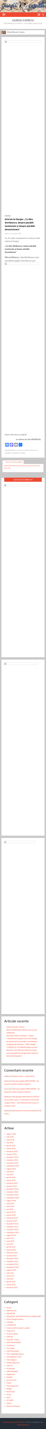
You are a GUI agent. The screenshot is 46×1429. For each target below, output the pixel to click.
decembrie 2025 (12, 1157)
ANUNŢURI (10, 1313)
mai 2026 (9, 1143)
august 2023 (11, 1235)
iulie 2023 (10, 1238)
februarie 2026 (12, 1151)
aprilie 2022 (11, 1282)
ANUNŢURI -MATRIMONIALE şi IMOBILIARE (23, 1316)
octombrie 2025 (12, 1163)
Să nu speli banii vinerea (14, 462)
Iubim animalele (12, 1371)
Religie (9, 1389)
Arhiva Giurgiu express (14, 1319)
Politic (8, 1383)
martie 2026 (11, 1148)
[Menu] (3, 14)
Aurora (6, 1089)
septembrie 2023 (12, 1232)
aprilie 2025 (11, 1177)
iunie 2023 (10, 1241)
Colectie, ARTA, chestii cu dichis (18, 1328)
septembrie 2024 (12, 1198)
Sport (8, 1397)
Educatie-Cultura (12, 1339)
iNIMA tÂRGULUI (13, 1363)
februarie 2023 (12, 1253)
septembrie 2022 (12, 1267)
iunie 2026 (10, 1140)
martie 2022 (11, 1285)
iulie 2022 (10, 1273)
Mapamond (10, 1374)
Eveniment (10, 1345)
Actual (8, 1308)
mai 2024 (9, 1209)
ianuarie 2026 (11, 1154)
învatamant (10, 1368)
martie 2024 (11, 1215)
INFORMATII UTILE (14, 1357)
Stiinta (8, 1403)
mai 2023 (9, 1244)
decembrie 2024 (12, 1189)
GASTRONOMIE (12, 1351)
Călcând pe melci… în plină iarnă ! (23, 1076)
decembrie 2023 (12, 1224)
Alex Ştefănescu (11, 450)
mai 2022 (9, 1279)
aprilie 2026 (11, 1146)
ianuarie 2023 (11, 1256)
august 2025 (11, 1169)
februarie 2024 (12, 1218)
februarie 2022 (12, 1287)
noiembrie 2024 (12, 1192)
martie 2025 (11, 1180)
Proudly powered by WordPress (14, 1422)
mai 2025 (9, 1174)
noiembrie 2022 (12, 1261)
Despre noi (10, 1331)
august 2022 (11, 1270)
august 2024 (11, 1200)
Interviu (8, 215)
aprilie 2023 (11, 1247)
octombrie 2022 (12, 1264)
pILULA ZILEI (11, 1380)
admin (7, 234)
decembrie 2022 (12, 1258)
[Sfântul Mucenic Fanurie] (3, 32)
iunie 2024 (10, 1206)
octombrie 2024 (12, 1195)
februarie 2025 (12, 1183)
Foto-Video (10, 1348)
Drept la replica (12, 1334)
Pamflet (9, 1377)
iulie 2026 (10, 1137)
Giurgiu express (23, 20)
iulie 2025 (10, 1172)
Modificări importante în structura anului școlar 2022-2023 (22, 467)
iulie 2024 (10, 1203)
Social (8, 1394)
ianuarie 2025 (11, 1186)
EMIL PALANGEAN (13, 1342)
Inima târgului (11, 1360)
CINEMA (9, 1322)
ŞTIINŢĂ (9, 1400)
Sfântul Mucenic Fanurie (16, 32)
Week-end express (13, 1406)
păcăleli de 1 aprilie (18, 453)
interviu (21, 450)
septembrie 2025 (12, 1166)
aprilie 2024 (11, 1212)
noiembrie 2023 (12, 1227)
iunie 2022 (10, 1276)
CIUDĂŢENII (11, 1325)
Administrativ (11, 1311)
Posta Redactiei (12, 1386)
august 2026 (11, 1134)
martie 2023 (11, 1250)
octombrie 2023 (12, 1229)
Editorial (9, 1337)
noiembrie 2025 (12, 1160)
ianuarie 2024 (11, 1221)
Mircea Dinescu (31, 450)
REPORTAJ (10, 1392)
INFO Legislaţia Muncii (14, 1354)
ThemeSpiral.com (23, 1425)
